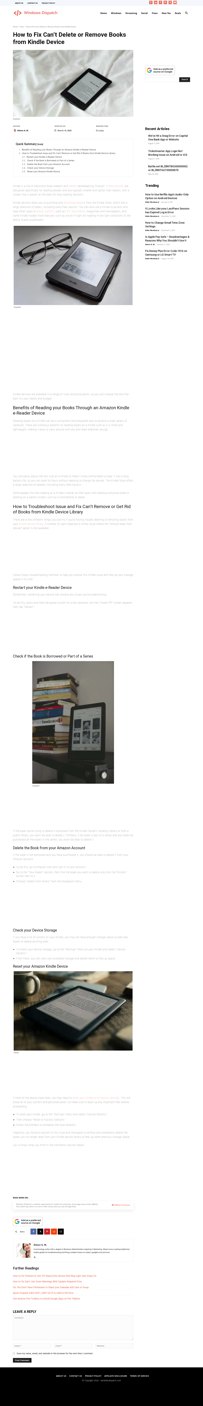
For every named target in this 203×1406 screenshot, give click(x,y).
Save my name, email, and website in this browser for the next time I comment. (55, 1353)
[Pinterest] (160, 2)
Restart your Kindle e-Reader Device (44, 157)
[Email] (61, 1232)
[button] (186, 13)
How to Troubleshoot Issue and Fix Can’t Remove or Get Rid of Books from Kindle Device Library (68, 153)
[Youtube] (175, 2)
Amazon (41, 1197)
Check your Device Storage (40, 168)
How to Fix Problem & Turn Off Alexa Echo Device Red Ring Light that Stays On (54, 1275)
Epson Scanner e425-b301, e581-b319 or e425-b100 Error (43, 1293)
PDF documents (75, 211)
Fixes (22, 26)
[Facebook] (151, 2)
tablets (73, 186)
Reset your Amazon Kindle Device (43, 171)
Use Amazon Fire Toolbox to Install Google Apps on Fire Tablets (46, 1298)
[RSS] (165, 2)
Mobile (51, 1197)
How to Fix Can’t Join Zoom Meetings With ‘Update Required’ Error (47, 1281)
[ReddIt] (54, 1232)
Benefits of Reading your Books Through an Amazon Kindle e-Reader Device (59, 149)
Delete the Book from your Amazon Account (48, 164)
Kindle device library (31, 523)
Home (15, 26)
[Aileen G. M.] (15, 130)
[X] (170, 2)
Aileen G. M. (23, 130)
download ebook (74, 202)
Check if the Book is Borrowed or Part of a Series (50, 160)
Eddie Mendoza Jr (152, 202)
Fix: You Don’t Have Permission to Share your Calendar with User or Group (51, 1287)
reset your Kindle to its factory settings (96, 1097)
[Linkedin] (155, 2)
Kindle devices (115, 186)
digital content (45, 211)
